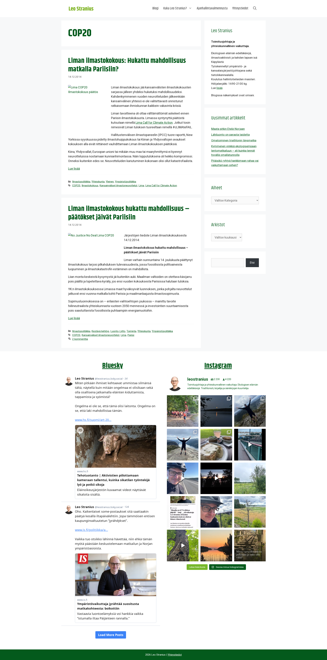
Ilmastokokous (90, 185)
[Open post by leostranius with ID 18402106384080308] (182, 478)
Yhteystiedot (240, 8)
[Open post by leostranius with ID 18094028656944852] (216, 545)
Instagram (218, 365)
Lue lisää (74, 168)
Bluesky (112, 365)
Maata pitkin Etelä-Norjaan (228, 129)
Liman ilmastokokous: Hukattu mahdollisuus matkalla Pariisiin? (127, 65)
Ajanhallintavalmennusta (212, 8)
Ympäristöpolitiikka (125, 181)
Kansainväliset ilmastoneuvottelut (118, 185)
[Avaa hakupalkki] (255, 8)
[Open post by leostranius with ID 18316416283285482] (250, 545)
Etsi (252, 262)
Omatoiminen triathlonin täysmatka (233, 140)
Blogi (155, 8)
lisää (219, 88)
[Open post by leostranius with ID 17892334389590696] (250, 444)
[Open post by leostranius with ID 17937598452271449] (182, 512)
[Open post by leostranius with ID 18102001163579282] (182, 411)
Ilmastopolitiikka (81, 181)
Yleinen (110, 181)
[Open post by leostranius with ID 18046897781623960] (216, 512)
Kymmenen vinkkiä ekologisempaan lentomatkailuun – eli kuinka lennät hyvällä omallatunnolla (233, 150)
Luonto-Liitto (117, 331)
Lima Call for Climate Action (154, 122)
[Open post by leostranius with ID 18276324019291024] (216, 411)
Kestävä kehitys (100, 331)
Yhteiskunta (98, 181)
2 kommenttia (80, 339)
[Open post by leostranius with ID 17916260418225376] (250, 411)
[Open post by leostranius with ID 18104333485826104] (182, 545)
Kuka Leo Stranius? (175, 8)
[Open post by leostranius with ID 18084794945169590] (216, 478)
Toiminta (131, 331)
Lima (141, 185)
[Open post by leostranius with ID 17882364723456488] (250, 478)
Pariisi (130, 335)
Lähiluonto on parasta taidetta (230, 134)
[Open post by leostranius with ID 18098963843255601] (216, 444)
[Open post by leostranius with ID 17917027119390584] (250, 512)
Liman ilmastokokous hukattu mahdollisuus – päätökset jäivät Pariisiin (128, 213)
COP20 (76, 185)
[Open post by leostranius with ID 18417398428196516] (182, 444)
